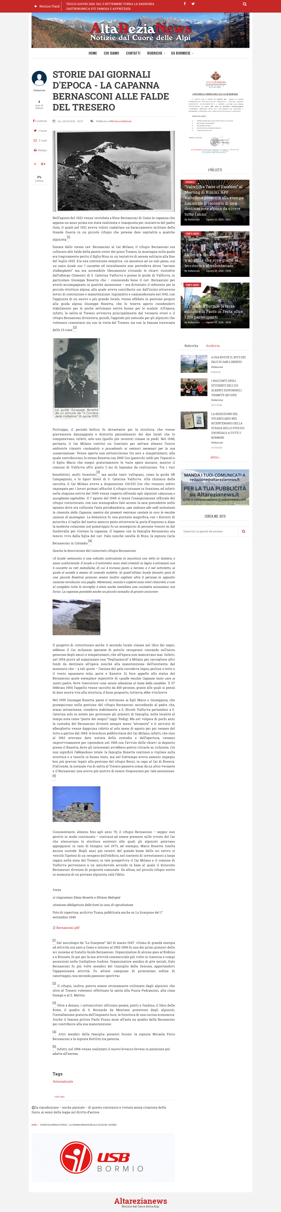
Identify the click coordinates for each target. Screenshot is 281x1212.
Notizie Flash (49, 6)
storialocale (64, 1081)
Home (93, 53)
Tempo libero (192, 233)
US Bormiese (180, 53)
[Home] (140, 31)
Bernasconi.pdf (68, 928)
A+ (43, 164)
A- (35, 163)
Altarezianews (140, 1201)
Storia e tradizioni (122, 121)
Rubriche (154, 53)
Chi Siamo (111, 53)
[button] (76, 378)
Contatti (133, 53)
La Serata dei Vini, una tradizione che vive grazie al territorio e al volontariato (211, 260)
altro (214, 457)
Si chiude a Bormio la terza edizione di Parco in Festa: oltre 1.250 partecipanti (213, 312)
